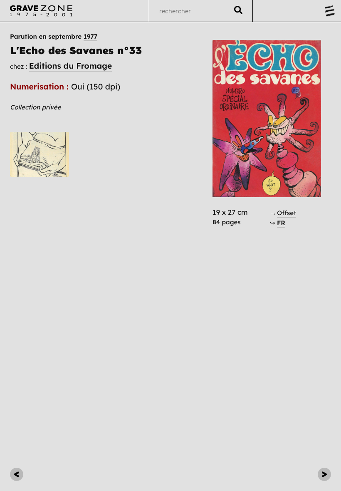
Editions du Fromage (70, 66)
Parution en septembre (53, 36)
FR (281, 223)
